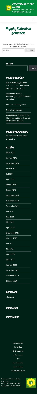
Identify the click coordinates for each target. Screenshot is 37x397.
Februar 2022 (11, 265)
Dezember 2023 (12, 233)
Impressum (12, 308)
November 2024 (12, 201)
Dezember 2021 (12, 270)
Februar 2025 (11, 185)
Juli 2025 (9, 174)
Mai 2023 (10, 249)
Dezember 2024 (12, 195)
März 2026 (10, 152)
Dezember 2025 (12, 163)
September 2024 (12, 206)
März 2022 (10, 259)
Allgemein (10, 297)
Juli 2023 (9, 243)
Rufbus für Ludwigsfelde (16, 104)
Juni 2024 (10, 217)
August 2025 (11, 168)
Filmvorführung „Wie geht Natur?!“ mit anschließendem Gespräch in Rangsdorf (17, 85)
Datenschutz (12, 317)
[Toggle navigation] (33, 19)
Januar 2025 (11, 190)
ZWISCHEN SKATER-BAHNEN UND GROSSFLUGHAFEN (23, 11)
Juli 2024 (9, 211)
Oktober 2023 (11, 238)
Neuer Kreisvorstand (14, 110)
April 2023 (10, 254)
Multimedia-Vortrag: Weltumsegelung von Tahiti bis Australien (18, 96)
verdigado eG (16, 386)
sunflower (17, 383)
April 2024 (10, 227)
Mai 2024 (10, 222)
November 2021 (12, 275)
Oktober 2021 (11, 281)
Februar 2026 (11, 158)
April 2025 (10, 179)
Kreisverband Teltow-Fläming (23, 5)
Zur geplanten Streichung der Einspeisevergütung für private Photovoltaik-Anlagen (18, 118)
